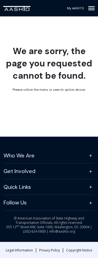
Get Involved (19, 171)
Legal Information (19, 250)
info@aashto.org (62, 231)
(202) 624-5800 (34, 231)
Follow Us (15, 202)
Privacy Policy (49, 250)
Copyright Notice (79, 250)
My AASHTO (75, 8)
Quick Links (17, 186)
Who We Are (19, 155)
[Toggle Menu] (91, 8)
